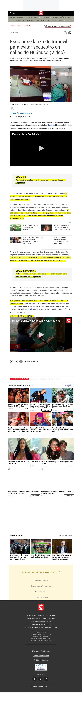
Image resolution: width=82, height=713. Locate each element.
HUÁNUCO (63, 17)
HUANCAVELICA (45, 17)
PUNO (48, 20)
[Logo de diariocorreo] (41, 13)
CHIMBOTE (29, 17)
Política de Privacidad (41, 656)
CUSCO (36, 17)
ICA (69, 17)
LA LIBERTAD (20, 20)
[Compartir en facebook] (65, 32)
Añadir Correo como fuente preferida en (58, 26)
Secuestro (44, 379)
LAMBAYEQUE (30, 20)
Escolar (58, 379)
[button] (41, 148)
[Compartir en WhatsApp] (21, 361)
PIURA (43, 20)
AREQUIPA (12, 17)
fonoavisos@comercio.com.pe (45, 627)
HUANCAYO (55, 17)
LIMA (37, 20)
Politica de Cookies (41, 660)
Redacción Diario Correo (21, 113)
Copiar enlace (32, 361)
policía (30, 309)
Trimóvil (51, 379)
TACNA (54, 20)
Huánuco (14, 33)
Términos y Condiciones (41, 651)
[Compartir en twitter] (69, 32)
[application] (41, 148)
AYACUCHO (20, 17)
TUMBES (61, 20)
